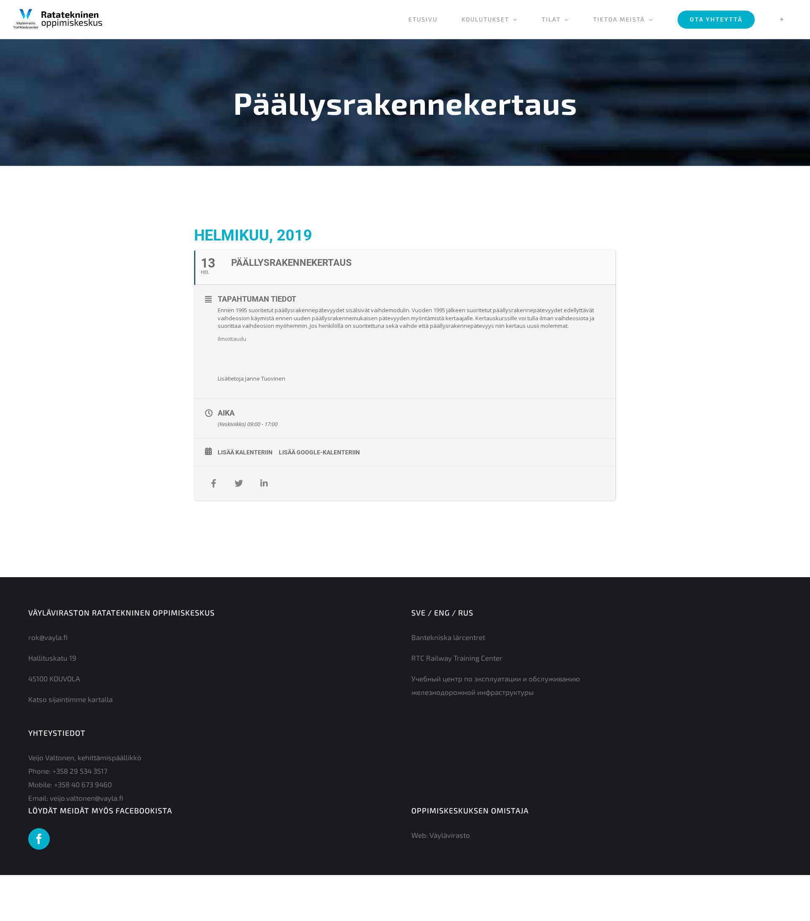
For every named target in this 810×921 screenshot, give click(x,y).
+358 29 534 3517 (80, 771)
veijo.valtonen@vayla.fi (86, 798)
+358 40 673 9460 (83, 784)
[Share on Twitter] (238, 483)
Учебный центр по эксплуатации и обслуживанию (495, 678)
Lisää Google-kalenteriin (319, 452)
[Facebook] (39, 839)
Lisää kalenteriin (245, 452)
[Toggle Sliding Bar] (782, 19)
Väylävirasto (449, 835)
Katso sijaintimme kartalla (70, 699)
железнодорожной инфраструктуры (472, 692)
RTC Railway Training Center (456, 658)
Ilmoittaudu (232, 339)
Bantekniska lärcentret (448, 637)
